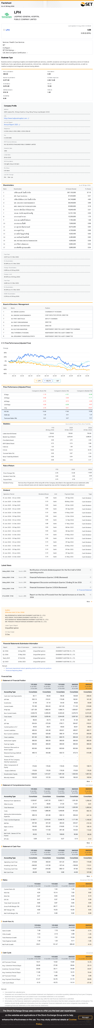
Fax (5, 135)
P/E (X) (49, 83)
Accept (85, 1017)
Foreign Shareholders (10, 267)
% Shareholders (8, 261)
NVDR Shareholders (9, 293)
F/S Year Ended (9, 632)
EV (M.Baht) (6, 83)
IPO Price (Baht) (8, 161)
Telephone (7, 128)
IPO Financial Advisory (10, 142)
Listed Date (7, 154)
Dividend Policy (8, 483)
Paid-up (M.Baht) (8, 71)
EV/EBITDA (6, 96)
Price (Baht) (50, 71)
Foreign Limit (8, 274)
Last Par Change (8, 174)
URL (5, 116)
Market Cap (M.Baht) (9, 77)
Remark (3, 989)
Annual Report (8, 122)
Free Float (7, 254)
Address (6, 109)
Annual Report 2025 (11, 124)
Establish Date (8, 148)
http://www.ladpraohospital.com (15, 118)
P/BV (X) (49, 90)
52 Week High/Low (52, 77)
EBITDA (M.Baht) (7, 90)
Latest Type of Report (11, 625)
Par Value (6, 168)
